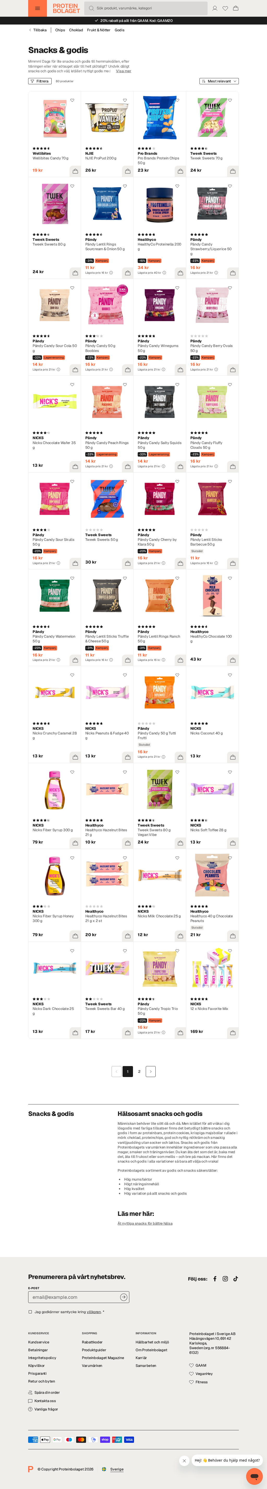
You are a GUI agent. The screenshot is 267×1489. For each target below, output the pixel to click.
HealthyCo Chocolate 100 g (211, 638)
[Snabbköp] (75, 171)
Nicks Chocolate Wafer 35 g (54, 445)
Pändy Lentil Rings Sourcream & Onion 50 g (105, 246)
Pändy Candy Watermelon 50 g (54, 638)
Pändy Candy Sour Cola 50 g (55, 348)
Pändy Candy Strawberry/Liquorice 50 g (211, 249)
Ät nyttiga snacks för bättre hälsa (145, 1223)
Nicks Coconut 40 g (206, 733)
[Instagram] (225, 1279)
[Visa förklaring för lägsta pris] (111, 273)
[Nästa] (151, 1071)
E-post (33, 1288)
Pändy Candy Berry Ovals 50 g (211, 348)
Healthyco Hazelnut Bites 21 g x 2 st (106, 918)
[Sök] (91, 8)
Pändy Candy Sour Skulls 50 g (54, 542)
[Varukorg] (236, 8)
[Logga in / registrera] (215, 8)
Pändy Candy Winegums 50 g (158, 348)
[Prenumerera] (123, 1297)
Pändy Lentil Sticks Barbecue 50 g (206, 542)
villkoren (94, 1311)
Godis (120, 30)
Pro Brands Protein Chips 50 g (158, 160)
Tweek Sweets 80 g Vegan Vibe (154, 832)
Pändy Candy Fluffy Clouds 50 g (206, 445)
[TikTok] (236, 1279)
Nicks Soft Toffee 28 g (208, 830)
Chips (60, 30)
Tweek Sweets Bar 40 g (105, 1008)
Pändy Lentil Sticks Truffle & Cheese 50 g (107, 638)
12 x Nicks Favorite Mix (209, 1008)
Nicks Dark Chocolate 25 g (53, 1011)
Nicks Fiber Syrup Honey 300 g (53, 918)
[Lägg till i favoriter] (72, 100)
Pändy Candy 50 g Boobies (100, 348)
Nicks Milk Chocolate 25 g (159, 916)
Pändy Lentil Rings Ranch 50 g (159, 638)
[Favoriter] (225, 8)
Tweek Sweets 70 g (206, 158)
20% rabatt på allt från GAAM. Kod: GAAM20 (136, 20)
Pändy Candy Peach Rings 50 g (107, 445)
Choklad (76, 30)
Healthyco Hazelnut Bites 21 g (106, 832)
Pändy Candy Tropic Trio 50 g (158, 1011)
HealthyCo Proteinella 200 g (159, 246)
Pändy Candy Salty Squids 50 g (159, 445)
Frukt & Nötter (98, 30)
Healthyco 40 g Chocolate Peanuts (211, 918)
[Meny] (37, 8)
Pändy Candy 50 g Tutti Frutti (157, 735)
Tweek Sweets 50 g (101, 539)
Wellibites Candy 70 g (51, 158)
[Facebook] (215, 1279)
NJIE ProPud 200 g (101, 158)
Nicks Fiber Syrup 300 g (53, 830)
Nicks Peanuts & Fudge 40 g (107, 735)
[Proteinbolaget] (66, 8)
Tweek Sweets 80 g (49, 244)
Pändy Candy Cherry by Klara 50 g (157, 542)
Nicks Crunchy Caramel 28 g (55, 735)
